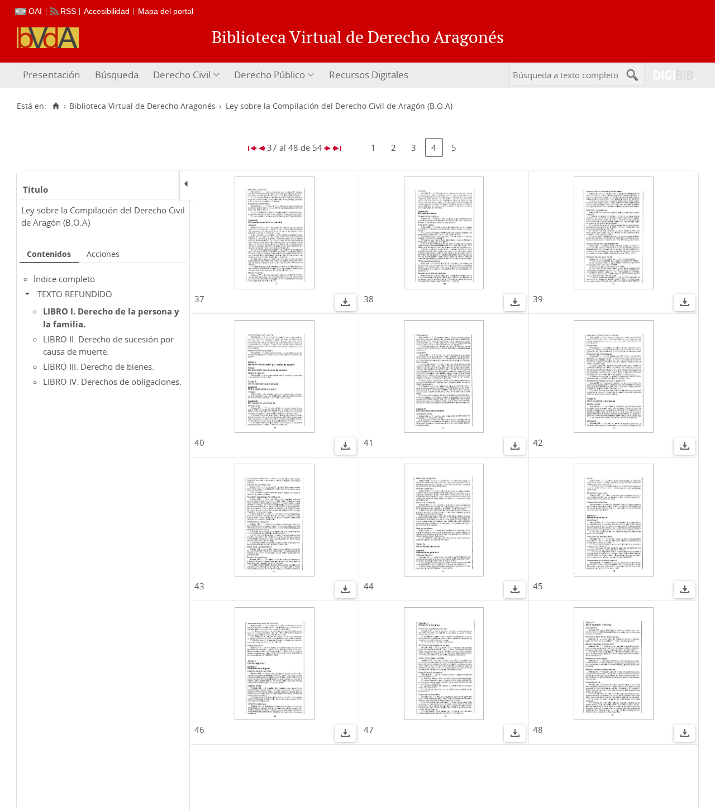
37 (199, 298)
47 (369, 729)
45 (538, 586)
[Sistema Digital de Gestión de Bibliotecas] (671, 75)
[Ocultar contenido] (30, 293)
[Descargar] (345, 304)
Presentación (51, 74)
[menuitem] (52, 75)
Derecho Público (269, 74)
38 (369, 298)
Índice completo (64, 278)
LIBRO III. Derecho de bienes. (98, 366)
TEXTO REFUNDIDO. (76, 293)
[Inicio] (55, 106)
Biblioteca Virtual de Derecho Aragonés (142, 106)
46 (199, 729)
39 (538, 298)
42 (538, 442)
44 (369, 586)
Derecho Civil (182, 74)
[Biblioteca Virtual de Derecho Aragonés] (48, 37)
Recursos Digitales (368, 74)
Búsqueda (117, 74)
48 (538, 729)
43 (199, 586)
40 (199, 442)
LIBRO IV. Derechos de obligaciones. (112, 381)
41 (369, 442)
